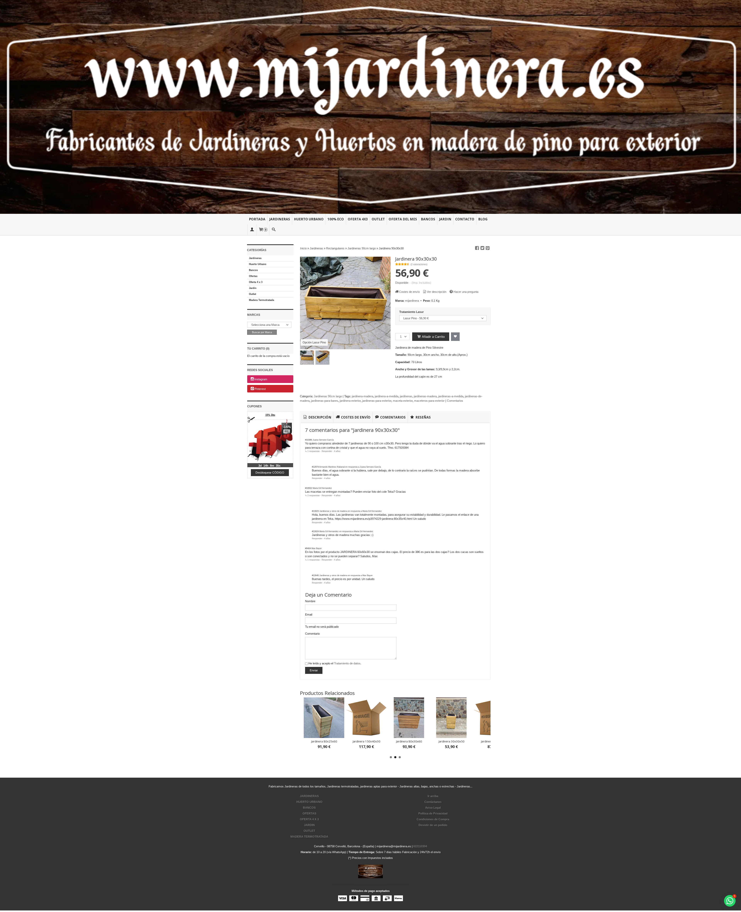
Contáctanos (433, 801)
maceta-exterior (403, 400)
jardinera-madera (362, 396)
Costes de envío (409, 291)
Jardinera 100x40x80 (396, 741)
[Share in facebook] (477, 248)
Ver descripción (436, 291)
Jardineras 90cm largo (328, 396)
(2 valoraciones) (418, 264)
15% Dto (270, 415)
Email (308, 614)
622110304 (420, 846)
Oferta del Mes (403, 219)
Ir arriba (433, 796)
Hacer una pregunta (465, 291)
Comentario (312, 633)
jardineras (406, 396)
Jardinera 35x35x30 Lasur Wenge (481, 742)
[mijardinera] (370, 107)
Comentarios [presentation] (392, 417)
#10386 (308, 440)
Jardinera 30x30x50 (311, 741)
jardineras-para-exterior (376, 400)
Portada (257, 219)
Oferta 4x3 (358, 219)
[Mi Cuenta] (252, 229)
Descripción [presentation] (319, 417)
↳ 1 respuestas (312, 451)
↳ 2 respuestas (312, 495)
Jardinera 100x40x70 (438, 741)
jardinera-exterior (350, 400)
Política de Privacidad (432, 813)
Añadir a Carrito (433, 337)
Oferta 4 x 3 (255, 282)
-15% (287, 427)
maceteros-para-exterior (429, 400)
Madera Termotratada (261, 300)
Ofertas (253, 276)
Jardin (445, 219)
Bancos (428, 219)
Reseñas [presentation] (423, 417)
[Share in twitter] (482, 248)
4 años (337, 451)
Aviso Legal (433, 807)
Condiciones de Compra (433, 819)
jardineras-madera (425, 396)
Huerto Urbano (309, 219)
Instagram (261, 379)
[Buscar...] (274, 229)
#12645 (315, 575)
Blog (482, 219)
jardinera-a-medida (386, 396)
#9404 (308, 548)
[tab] (317, 417)
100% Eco (335, 219)
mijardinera (412, 300)
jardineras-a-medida (450, 396)
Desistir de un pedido (433, 825)
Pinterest (260, 389)
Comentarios (455, 400)
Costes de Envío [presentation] (355, 417)
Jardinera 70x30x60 (354, 741)
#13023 (315, 511)
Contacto (464, 219)
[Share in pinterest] (487, 248)
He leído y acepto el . (334, 663)
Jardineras (279, 219)
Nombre (310, 601)
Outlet (378, 219)
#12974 (315, 467)
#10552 (308, 488)
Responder (327, 451)
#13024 (315, 531)
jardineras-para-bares (324, 400)
